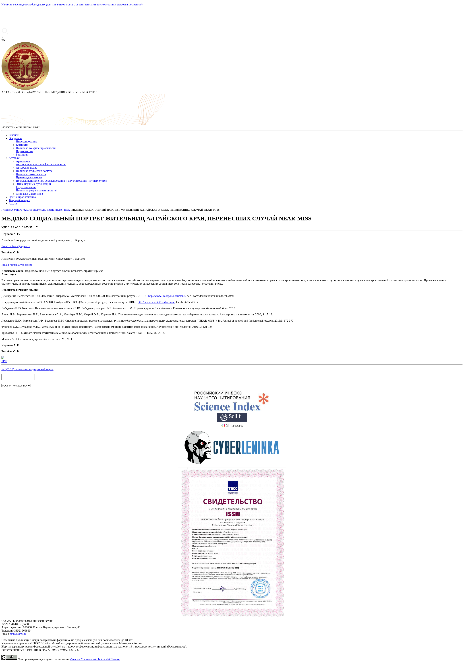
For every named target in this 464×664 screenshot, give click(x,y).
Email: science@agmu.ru (15, 246)
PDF (4, 361)
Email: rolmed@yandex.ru (16, 264)
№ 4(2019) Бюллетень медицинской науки (27, 369)
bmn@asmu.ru (18, 633)
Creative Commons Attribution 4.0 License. (95, 659)
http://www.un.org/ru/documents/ (167, 295)
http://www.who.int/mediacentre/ (156, 302)
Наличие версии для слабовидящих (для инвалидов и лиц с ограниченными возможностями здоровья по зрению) (71, 4)
